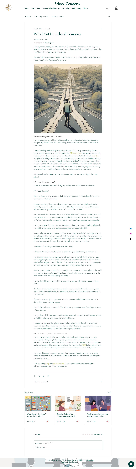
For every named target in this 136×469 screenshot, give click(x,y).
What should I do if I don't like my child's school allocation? (36, 415)
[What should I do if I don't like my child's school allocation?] (38, 403)
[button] (116, 8)
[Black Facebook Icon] (130, 239)
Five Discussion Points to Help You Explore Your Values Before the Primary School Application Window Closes (97, 415)
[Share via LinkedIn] (44, 376)
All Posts (28, 16)
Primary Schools (58, 16)
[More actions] (101, 29)
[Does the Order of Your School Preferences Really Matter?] (68, 403)
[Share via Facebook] (35, 376)
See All (109, 392)
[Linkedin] (130, 229)
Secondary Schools (41, 16)
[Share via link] (48, 376)
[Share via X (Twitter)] (39, 376)
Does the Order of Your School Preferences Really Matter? (66, 415)
